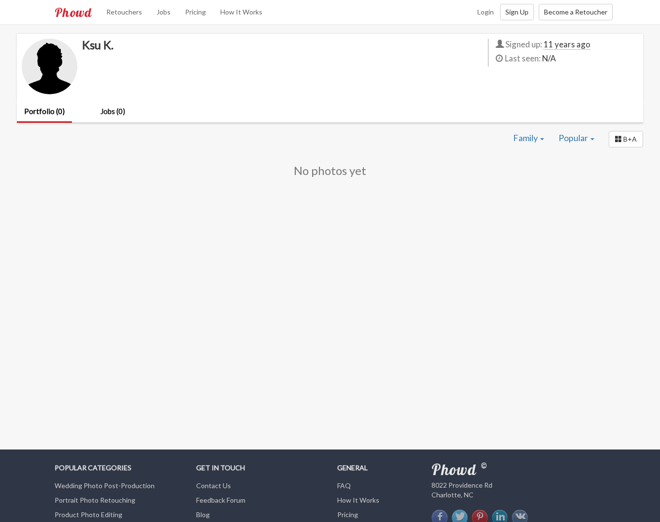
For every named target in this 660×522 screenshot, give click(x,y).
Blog (203, 514)
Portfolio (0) (44, 111)
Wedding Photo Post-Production (105, 485)
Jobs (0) (112, 111)
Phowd (73, 12)
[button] (626, 139)
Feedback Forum (220, 500)
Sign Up (517, 12)
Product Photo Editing (88, 514)
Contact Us (213, 485)
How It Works (241, 12)
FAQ (344, 485)
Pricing (195, 12)
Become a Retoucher (575, 12)
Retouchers (124, 12)
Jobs (164, 12)
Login (485, 12)
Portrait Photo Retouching (95, 500)
